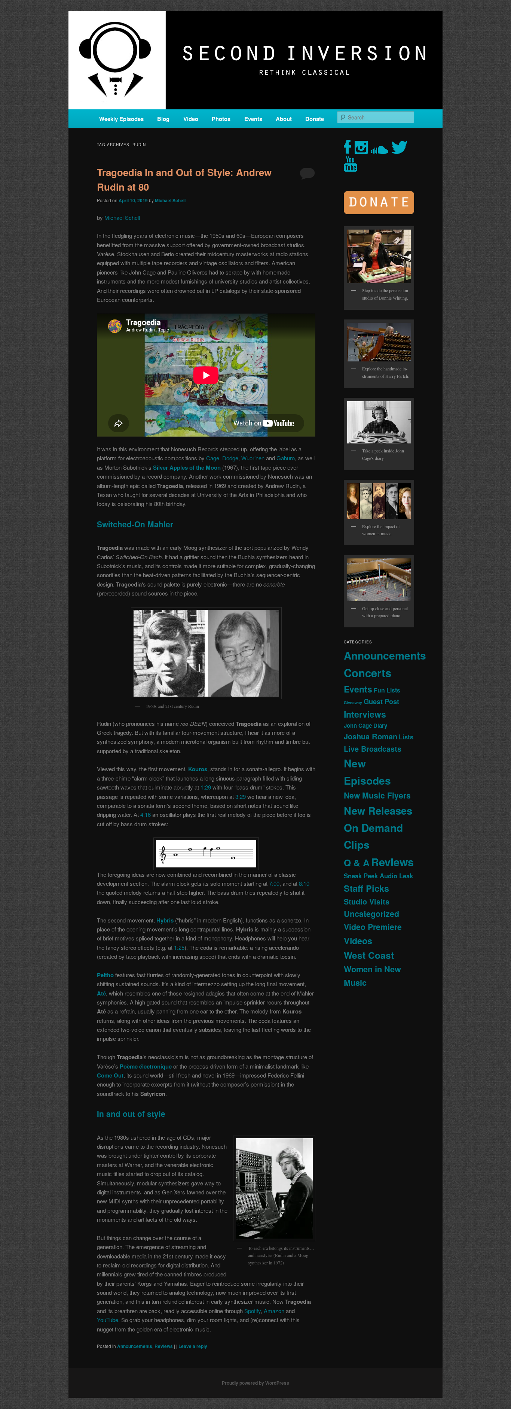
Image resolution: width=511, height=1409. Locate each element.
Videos (358, 940)
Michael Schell (170, 200)
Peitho (105, 975)
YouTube (107, 1320)
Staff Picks (366, 888)
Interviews (365, 714)
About (284, 119)
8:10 (304, 883)
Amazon (274, 1311)
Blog (163, 119)
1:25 (179, 947)
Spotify (252, 1311)
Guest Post (381, 701)
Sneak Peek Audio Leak (378, 875)
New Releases (378, 810)
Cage (212, 458)
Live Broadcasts (372, 748)
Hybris (165, 920)
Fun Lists (387, 690)
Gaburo (285, 458)
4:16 (145, 814)
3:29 (240, 796)
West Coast (369, 955)
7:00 (274, 883)
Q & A (357, 862)
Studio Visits (366, 901)
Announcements (134, 1346)
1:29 (206, 787)
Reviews (163, 1346)
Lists (406, 736)
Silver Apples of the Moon (187, 467)
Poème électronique (146, 1066)
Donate (314, 119)
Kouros (197, 769)
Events (253, 119)
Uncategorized (371, 913)
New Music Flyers (377, 795)
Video (190, 119)
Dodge (230, 458)
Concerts (367, 673)
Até (101, 993)
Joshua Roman (370, 736)
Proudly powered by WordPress (255, 1382)
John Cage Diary (365, 725)
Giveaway (353, 702)
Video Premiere (373, 927)
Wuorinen (252, 458)
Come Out (110, 1075)
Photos (221, 119)
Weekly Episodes (121, 119)
